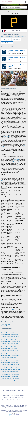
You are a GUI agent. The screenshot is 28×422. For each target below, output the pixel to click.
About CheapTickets (7, 390)
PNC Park (16, 159)
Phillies (2, 181)
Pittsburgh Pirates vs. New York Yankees (10, 364)
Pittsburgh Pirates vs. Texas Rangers (9, 376)
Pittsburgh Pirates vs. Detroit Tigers (9, 348)
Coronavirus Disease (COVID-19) (18, 392)
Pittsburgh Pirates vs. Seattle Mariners (9, 371)
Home (3, 39)
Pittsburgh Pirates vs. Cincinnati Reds (9, 343)
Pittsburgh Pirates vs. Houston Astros (9, 350)
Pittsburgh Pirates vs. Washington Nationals (11, 380)
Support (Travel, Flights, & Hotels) (17, 390)
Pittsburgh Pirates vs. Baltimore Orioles (10, 336)
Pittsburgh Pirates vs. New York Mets (9, 362)
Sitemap (13, 402)
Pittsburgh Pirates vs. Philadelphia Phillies (10, 366)
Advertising (22, 395)
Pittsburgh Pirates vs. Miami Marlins (9, 357)
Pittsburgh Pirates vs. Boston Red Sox (9, 338)
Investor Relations (6, 395)
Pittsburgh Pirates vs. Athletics (8, 332)
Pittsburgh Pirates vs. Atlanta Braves (9, 334)
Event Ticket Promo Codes (7, 399)
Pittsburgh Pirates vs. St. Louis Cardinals (10, 373)
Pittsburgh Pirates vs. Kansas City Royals (10, 352)
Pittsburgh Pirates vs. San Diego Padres (10, 367)
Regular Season (16, 39)
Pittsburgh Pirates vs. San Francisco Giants (11, 369)
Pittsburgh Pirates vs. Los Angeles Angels (10, 353)
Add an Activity (20, 397)
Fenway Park (16, 162)
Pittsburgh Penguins (5, 325)
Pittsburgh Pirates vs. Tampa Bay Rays (10, 374)
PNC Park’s (14, 310)
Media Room (16, 395)
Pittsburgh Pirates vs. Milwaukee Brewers (10, 359)
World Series (6, 136)
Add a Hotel (14, 397)
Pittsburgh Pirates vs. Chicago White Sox (10, 341)
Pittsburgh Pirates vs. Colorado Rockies (10, 346)
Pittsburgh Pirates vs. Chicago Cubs (9, 339)
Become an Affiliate (7, 397)
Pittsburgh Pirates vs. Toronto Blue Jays (10, 378)
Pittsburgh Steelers (5, 324)
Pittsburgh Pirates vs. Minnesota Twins (10, 360)
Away (9, 39)
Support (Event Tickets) (6, 392)
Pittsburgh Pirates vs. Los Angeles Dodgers (11, 355)
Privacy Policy (22, 399)
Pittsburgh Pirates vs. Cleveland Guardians (11, 345)
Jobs (12, 395)
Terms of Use (16, 399)
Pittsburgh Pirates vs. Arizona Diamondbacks (11, 331)
